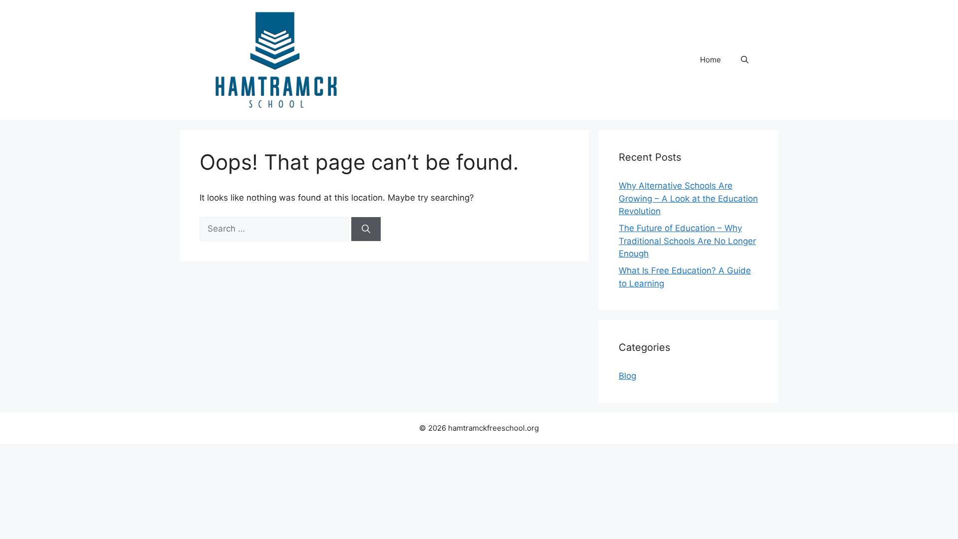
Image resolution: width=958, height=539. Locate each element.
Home (710, 59)
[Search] (366, 229)
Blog (627, 376)
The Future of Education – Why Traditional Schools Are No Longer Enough (687, 241)
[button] (744, 60)
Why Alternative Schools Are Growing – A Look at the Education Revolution (688, 198)
